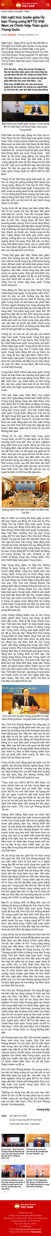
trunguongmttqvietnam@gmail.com (28, 1229)
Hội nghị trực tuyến (18, 1116)
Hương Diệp (11, 35)
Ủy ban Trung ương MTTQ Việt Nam (26, 1120)
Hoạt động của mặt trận (15, 11)
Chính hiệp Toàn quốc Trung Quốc (25, 1124)
